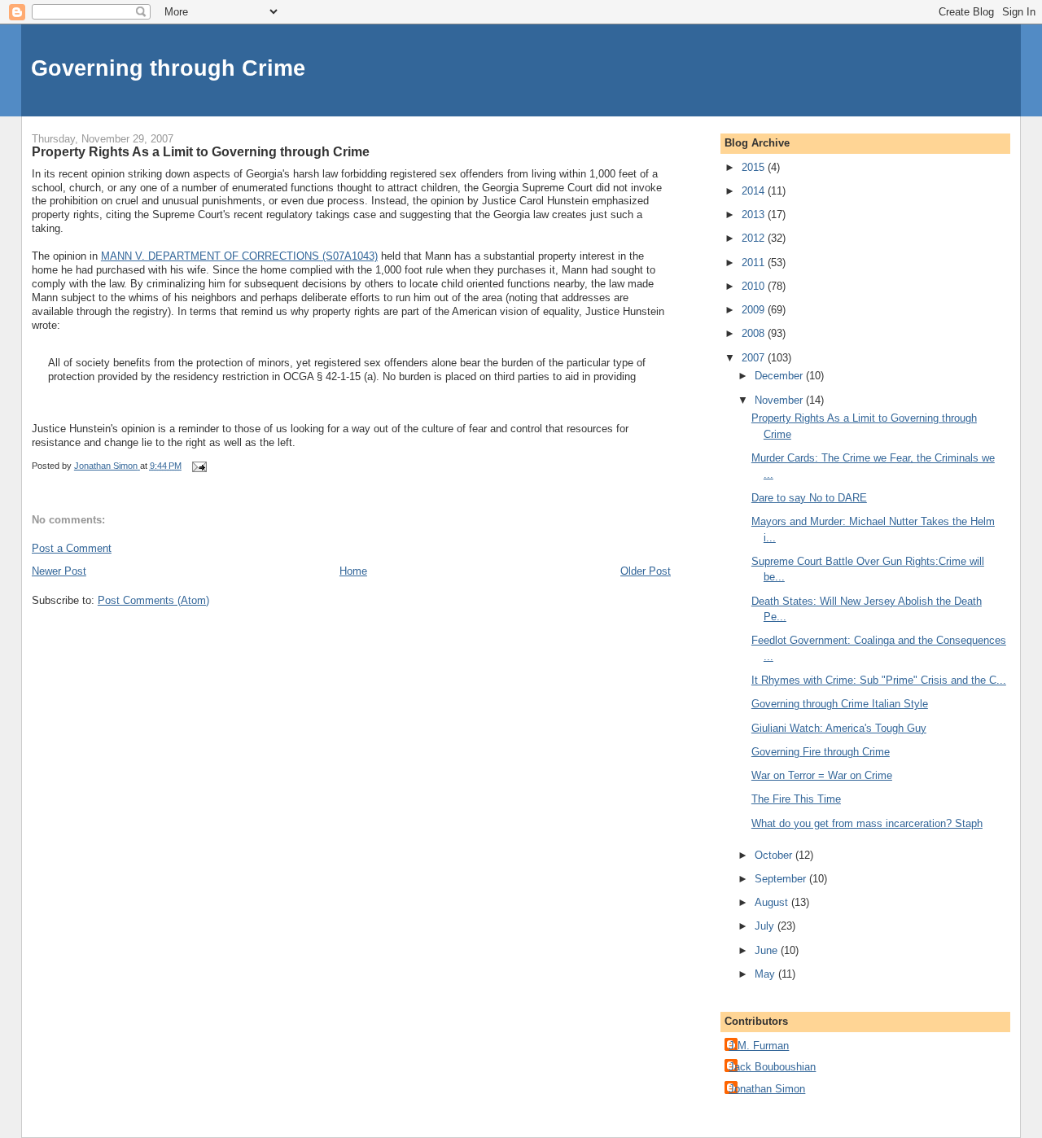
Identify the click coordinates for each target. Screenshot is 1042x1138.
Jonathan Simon (767, 1089)
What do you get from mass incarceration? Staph (867, 823)
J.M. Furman (759, 1046)
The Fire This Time (796, 799)
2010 (755, 286)
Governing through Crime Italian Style (839, 704)
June (768, 950)
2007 (755, 358)
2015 (755, 167)
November (780, 400)
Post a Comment (72, 548)
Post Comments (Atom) (153, 600)
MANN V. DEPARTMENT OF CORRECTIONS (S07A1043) (239, 256)
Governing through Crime (168, 68)
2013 (755, 214)
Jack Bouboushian (772, 1067)
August (773, 902)
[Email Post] (198, 466)
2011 (755, 262)
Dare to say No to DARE (809, 498)
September (782, 879)
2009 (755, 310)
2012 (755, 238)
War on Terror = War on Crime (821, 775)
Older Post (645, 571)
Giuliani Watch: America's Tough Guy (838, 728)
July (766, 926)
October (775, 855)
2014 (755, 191)
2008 (755, 333)
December (780, 376)
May (766, 974)
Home (353, 571)
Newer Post (59, 571)
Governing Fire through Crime (820, 752)
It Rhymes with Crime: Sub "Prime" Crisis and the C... (878, 680)
